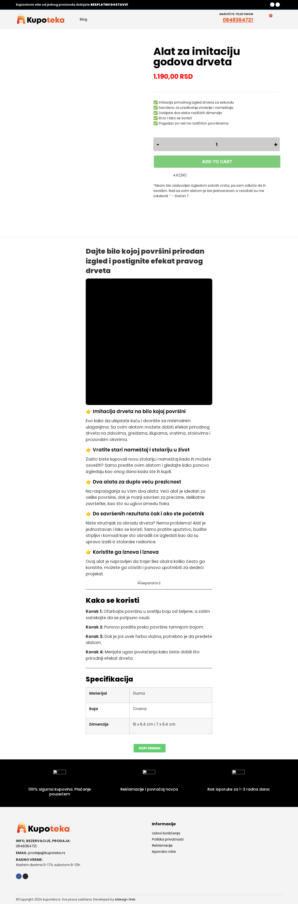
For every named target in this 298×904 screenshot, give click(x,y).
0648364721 (238, 19)
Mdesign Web (125, 899)
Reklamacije (162, 845)
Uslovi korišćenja (166, 833)
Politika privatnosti (167, 839)
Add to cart (216, 161)
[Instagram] (278, 4)
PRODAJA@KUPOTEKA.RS (235, 4)
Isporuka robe (164, 851)
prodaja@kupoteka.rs (46, 852)
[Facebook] (272, 4)
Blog (83, 19)
